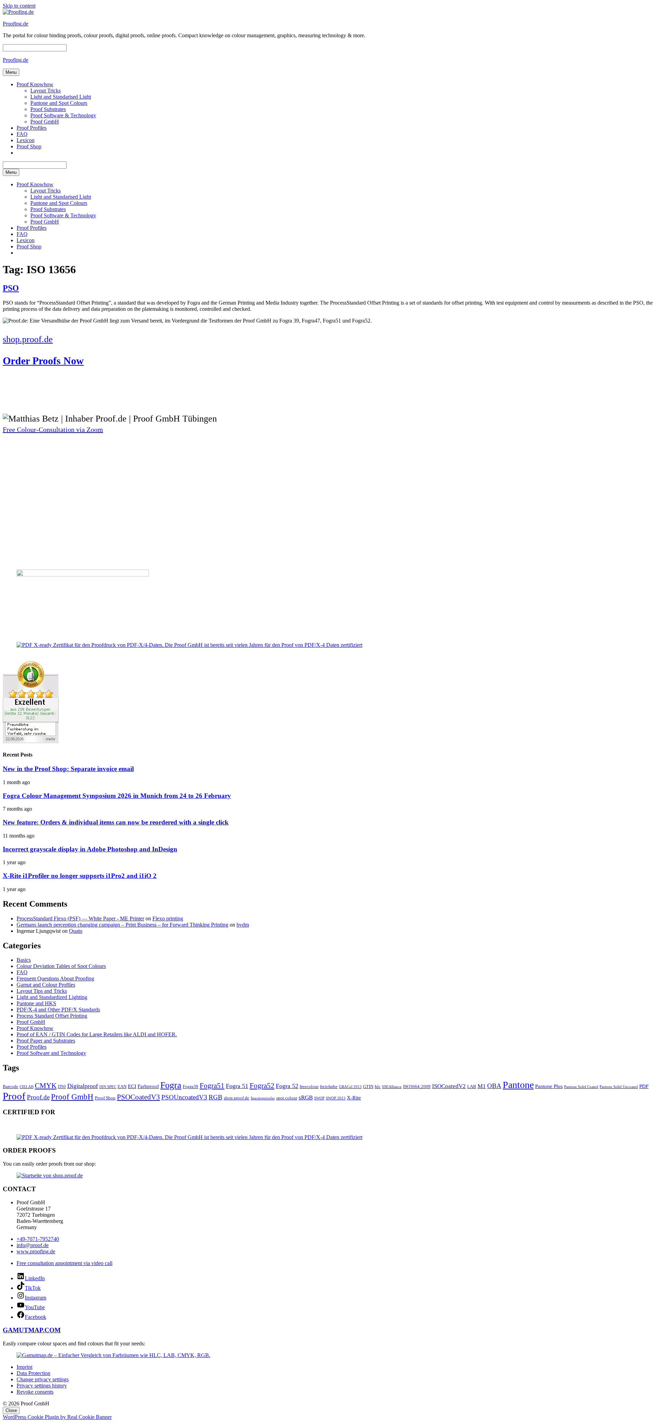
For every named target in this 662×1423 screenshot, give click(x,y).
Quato (75, 931)
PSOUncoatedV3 (184, 1097)
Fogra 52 (287, 1086)
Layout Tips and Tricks (42, 991)
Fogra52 (262, 1085)
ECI (132, 1086)
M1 (482, 1086)
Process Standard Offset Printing (52, 1016)
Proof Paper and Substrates (46, 1041)
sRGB (306, 1097)
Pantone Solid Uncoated (619, 1087)
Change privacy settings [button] (43, 1379)
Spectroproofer (263, 1098)
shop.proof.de (236, 1097)
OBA (494, 1085)
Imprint (24, 1367)
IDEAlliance (392, 1087)
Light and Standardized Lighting (52, 997)
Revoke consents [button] (35, 1392)
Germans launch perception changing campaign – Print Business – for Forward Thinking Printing (122, 925)
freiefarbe (329, 1086)
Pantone (518, 1084)
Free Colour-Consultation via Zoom (53, 429)
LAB (471, 1086)
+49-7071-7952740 (38, 1239)
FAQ (22, 134)
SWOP (319, 1098)
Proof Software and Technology (51, 1053)
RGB (215, 1097)
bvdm (243, 925)
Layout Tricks (45, 90)
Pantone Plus (549, 1086)
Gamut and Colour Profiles (46, 985)
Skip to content (19, 6)
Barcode (10, 1086)
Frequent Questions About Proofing (55, 978)
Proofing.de (15, 24)
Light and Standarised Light (60, 97)
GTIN (368, 1086)
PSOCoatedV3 (138, 1097)
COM (52, 1330)
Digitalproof (82, 1086)
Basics (24, 960)
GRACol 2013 (350, 1087)
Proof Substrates (48, 109)
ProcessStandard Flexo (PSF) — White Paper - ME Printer (80, 918)
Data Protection (33, 1373)
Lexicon (25, 140)
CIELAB (26, 1087)
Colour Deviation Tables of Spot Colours (61, 966)
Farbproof (148, 1086)
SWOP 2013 (335, 1098)
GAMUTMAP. (23, 1330)
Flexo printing (167, 918)
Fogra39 (190, 1086)
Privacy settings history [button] (42, 1386)
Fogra (170, 1085)
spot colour (286, 1097)
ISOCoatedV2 (449, 1086)
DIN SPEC (107, 1087)
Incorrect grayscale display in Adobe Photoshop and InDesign (90, 849)
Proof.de (38, 1097)
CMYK (46, 1085)
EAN (122, 1086)
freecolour (309, 1086)
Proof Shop (29, 146)
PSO (11, 288)
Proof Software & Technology (63, 115)
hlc (378, 1086)
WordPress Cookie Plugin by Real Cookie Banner (57, 1417)
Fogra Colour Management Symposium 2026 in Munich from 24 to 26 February (117, 795)
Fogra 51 (237, 1086)
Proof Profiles (32, 128)
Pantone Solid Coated (581, 1087)
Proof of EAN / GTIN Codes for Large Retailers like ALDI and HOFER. (97, 1034)
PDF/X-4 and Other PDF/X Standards (58, 1009)
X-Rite (354, 1097)
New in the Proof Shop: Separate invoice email (68, 768)
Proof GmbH (44, 122)
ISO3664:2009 (417, 1086)
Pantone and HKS (36, 1003)
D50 (62, 1086)
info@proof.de (33, 1245)
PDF (644, 1086)
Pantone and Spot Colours (58, 103)
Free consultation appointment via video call (64, 1263)
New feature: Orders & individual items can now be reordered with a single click (116, 822)
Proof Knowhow (35, 84)
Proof (14, 1095)
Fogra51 (212, 1085)
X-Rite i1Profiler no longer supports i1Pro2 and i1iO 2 (80, 875)
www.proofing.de (36, 1251)
